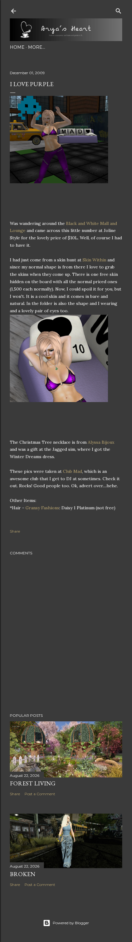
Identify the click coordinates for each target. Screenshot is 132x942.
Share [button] (15, 531)
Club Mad (72, 471)
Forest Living (33, 783)
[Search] (118, 10)
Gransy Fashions (42, 508)
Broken (22, 874)
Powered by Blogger (71, 923)
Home (17, 47)
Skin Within (94, 260)
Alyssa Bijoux (101, 442)
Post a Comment (40, 794)
